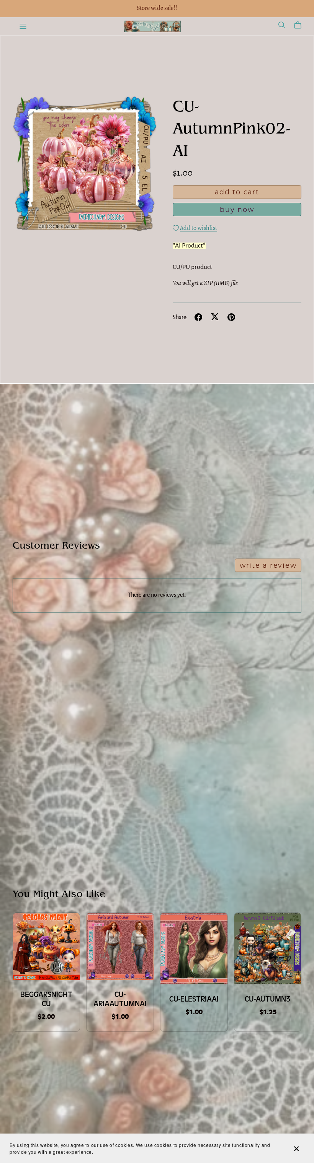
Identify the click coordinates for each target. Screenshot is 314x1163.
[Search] (281, 25)
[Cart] (301, 25)
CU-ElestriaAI (194, 999)
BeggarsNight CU (46, 999)
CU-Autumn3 (268, 999)
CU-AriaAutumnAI (120, 999)
